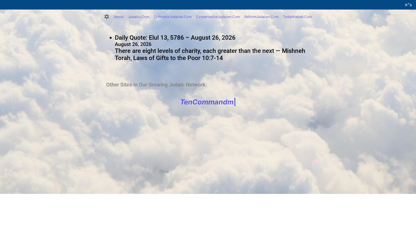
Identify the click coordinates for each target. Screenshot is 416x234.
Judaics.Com (138, 17)
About (119, 17)
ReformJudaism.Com (261, 17)
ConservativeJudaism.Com (218, 17)
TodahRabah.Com (297, 17)
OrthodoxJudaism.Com (173, 17)
